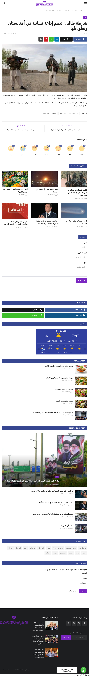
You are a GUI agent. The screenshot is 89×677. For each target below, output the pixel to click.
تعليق (85, 263)
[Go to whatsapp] (83, 670)
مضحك (46, 154)
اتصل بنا (6, 669)
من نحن (27, 669)
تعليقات (82, 237)
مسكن (85, 11)
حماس (55, 553)
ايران (77, 553)
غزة (25, 548)
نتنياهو (48, 553)
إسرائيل (18, 548)
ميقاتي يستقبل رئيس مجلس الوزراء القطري (67, 129)
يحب (81, 154)
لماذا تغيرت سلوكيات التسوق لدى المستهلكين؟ (15, 190)
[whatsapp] (68, 623)
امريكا (10, 548)
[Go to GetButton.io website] (83, 674)
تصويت (83, 591)
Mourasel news (71, 548)
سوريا (71, 553)
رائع (11, 154)
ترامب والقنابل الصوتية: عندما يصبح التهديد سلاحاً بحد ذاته (54, 502)
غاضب (35, 154)
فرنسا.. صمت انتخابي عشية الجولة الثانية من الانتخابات (47, 222)
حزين (22, 154)
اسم (85, 242)
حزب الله (32, 548)
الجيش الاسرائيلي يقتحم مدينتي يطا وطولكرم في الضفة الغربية (16, 222)
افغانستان (46, 113)
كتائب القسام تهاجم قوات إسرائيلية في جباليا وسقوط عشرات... (77, 192)
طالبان (54, 113)
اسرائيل (41, 548)
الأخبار (80, 11)
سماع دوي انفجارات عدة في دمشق (47, 190)
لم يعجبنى (70, 154)
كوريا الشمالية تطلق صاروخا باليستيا (76, 222)
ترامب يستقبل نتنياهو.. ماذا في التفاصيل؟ (22, 129)
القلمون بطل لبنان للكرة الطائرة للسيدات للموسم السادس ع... (52, 412)
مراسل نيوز (62, 113)
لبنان (48, 548)
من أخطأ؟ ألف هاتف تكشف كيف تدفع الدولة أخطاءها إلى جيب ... (51, 491)
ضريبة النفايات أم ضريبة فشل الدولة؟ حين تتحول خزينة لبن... (53, 514)
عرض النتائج (72, 591)
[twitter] (79, 623)
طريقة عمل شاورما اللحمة (64, 389)
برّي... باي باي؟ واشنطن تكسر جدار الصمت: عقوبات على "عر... (38, 626)
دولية (76, 11)
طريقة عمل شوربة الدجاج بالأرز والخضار (59, 378)
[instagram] (74, 623)
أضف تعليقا (81, 280)
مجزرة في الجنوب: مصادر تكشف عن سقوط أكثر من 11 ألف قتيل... (38, 640)
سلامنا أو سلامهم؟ (67, 526)
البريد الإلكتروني (81, 252)
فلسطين (63, 553)
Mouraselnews (73, 113)
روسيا (84, 553)
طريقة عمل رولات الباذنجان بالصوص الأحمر (58, 366)
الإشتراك (66, 637)
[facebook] (84, 623)
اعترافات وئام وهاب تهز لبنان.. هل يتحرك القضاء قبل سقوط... (38, 653)
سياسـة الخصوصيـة (17, 669)
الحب (58, 154)
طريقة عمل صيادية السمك (64, 401)
